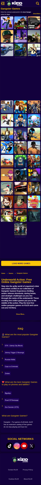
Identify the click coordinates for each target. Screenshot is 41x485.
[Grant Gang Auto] (7, 134)
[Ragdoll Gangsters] (20, 36)
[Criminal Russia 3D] (34, 22)
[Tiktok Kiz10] (9, 445)
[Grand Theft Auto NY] (34, 107)
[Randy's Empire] (7, 202)
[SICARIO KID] (7, 174)
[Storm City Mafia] (34, 161)
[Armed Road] (20, 161)
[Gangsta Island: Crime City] (7, 22)
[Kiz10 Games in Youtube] (24, 445)
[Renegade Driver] (20, 188)
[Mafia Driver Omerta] (20, 229)
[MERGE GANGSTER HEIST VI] (7, 36)
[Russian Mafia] (34, 50)
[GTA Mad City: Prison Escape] (34, 147)
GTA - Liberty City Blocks (14, 345)
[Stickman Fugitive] (20, 174)
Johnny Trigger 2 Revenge (14, 352)
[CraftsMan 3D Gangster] (20, 22)
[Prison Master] (20, 120)
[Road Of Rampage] (7, 161)
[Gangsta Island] (7, 107)
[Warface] (20, 202)
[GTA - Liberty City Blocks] (20, 107)
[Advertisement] (20, 78)
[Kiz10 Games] (20, 459)
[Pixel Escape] (34, 174)
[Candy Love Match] (34, 202)
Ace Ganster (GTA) (12, 407)
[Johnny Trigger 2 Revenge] (7, 147)
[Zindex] (34, 36)
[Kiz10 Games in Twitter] (31, 445)
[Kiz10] (18, 3)
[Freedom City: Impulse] (20, 50)
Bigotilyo (8, 393)
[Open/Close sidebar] (3, 3)
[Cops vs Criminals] (7, 50)
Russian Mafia (10, 359)
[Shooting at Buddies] (7, 188)
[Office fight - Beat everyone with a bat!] (7, 120)
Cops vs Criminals (11, 366)
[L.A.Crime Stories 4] (20, 147)
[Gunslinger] (34, 188)
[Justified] (34, 215)
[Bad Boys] (20, 215)
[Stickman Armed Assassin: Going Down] (34, 134)
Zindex (7, 373)
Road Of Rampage (11, 400)
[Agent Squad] (34, 120)
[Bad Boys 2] (7, 215)
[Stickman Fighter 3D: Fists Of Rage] (20, 134)
